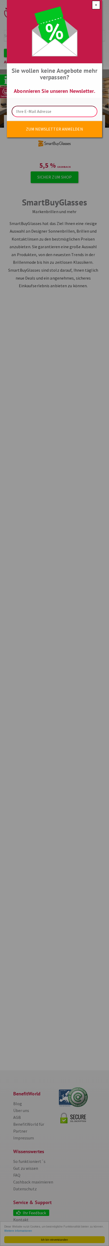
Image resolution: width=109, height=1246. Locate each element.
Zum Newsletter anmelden (54, 129)
